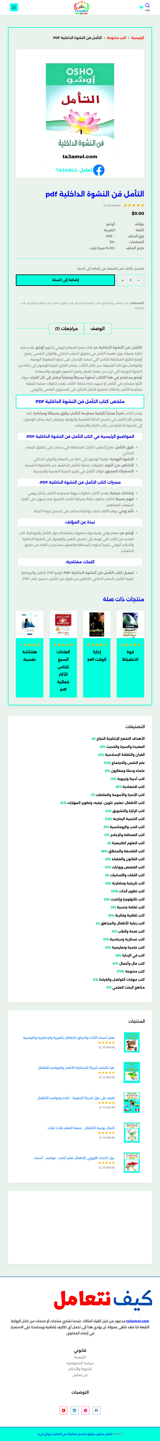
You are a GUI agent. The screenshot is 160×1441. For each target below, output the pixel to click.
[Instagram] (86, 1411)
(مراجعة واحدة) (112, 205)
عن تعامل (80, 1375)
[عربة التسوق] (141, 7)
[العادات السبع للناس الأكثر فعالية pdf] (63, 624)
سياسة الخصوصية (80, 1363)
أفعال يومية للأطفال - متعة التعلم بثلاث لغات (81, 1128)
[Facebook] (96, 1411)
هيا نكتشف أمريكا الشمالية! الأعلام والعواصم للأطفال (76, 1068)
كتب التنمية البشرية (87, 303)
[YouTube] (64, 1411)
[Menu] (14, 7)
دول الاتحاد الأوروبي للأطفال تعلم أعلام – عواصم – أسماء (74, 1158)
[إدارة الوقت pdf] (96, 624)
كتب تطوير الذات (63, 303)
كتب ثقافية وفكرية (39, 303)
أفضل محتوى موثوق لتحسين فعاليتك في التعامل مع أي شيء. (74, 1434)
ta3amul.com (137, 1321)
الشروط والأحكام (80, 1369)
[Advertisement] (80, 1227)
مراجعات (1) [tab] (66, 328)
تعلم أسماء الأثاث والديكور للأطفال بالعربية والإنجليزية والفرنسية (69, 1038)
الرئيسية (80, 1357)
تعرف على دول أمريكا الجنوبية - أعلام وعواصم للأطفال (76, 1098)
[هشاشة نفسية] (29, 624)
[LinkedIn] (75, 1411)
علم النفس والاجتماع (115, 303)
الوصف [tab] (97, 328)
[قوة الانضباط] (130, 624)
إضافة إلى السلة (65, 280)
